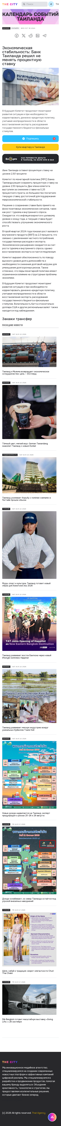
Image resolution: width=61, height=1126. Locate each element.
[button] (30, 138)
